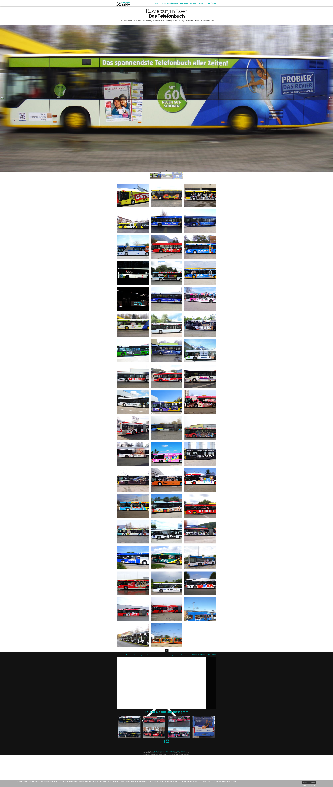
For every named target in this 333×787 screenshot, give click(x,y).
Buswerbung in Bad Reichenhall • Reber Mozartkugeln (167, 251)
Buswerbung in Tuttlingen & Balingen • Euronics (133, 561)
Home (157, 3)
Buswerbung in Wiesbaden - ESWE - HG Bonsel (200, 557)
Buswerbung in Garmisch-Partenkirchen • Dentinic (167, 355)
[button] (2, 98)
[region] (166, 102)
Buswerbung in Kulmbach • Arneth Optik (200, 406)
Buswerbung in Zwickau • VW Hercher (167, 583)
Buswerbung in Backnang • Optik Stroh (201, 225)
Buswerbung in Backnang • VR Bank (133, 247)
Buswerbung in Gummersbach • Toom (166, 380)
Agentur (201, 3)
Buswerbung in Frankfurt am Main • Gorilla (200, 329)
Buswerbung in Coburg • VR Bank (201, 277)
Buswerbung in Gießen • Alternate (133, 380)
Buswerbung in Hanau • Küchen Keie (200, 380)
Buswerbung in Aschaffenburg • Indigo (133, 223)
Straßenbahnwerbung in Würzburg (133, 635)
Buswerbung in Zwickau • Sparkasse (133, 587)
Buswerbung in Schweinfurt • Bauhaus (200, 508)
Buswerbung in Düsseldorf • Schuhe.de (201, 303)
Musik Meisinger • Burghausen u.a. (133, 609)
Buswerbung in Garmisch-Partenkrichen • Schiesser (200, 351)
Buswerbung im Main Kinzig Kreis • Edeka (167, 199)
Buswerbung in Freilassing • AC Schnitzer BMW (133, 354)
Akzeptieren (306, 782)
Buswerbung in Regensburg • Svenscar (133, 484)
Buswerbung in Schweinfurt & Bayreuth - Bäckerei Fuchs (166, 510)
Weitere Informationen (309, 785)
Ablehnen (313, 782)
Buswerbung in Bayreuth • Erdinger (200, 251)
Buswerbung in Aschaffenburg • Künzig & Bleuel (167, 225)
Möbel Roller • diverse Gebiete (200, 587)
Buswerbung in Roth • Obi (166, 482)
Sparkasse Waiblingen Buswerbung (167, 613)
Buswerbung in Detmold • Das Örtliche (167, 303)
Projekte (193, 3)
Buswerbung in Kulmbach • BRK (133, 432)
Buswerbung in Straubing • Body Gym (133, 536)
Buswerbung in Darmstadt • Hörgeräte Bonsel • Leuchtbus (133, 303)
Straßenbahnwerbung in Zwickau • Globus (167, 635)
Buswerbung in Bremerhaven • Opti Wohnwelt (166, 273)
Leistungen (184, 3)
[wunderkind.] (122, 3)
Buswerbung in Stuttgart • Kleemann (167, 532)
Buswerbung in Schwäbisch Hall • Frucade (133, 510)
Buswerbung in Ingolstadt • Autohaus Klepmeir (133, 406)
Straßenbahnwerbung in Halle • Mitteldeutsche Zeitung (200, 611)
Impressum (174, 655)
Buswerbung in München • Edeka (167, 432)
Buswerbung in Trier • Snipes (200, 533)
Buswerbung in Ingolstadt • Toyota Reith (167, 402)
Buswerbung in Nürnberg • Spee (167, 456)
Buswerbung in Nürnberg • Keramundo (133, 458)
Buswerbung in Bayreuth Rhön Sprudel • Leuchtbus (132, 277)
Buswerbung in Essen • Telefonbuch (133, 329)
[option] (129, 726)
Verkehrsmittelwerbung (170, 3)
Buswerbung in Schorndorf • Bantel (200, 484)
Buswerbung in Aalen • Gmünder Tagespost (200, 199)
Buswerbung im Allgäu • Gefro (133, 197)
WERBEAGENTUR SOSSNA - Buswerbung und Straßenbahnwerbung (168, 751)
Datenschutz (185, 655)
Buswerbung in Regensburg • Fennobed (200, 458)
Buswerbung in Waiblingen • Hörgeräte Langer (167, 561)
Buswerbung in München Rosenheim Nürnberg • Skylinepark (200, 430)
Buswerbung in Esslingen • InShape (167, 325)
